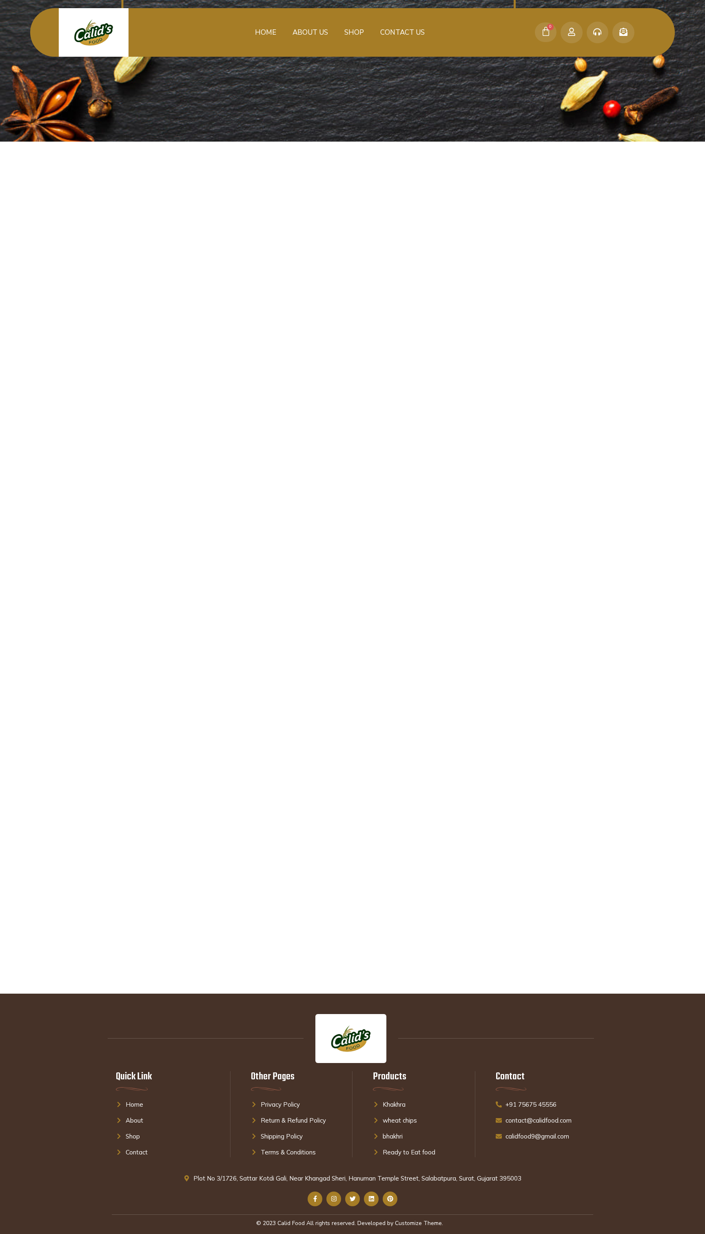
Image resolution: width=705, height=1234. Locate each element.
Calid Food (291, 1223)
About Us (310, 32)
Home (265, 32)
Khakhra (122, 223)
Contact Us (402, 32)
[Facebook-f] (315, 1199)
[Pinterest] (390, 1199)
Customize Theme (418, 1223)
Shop (354, 32)
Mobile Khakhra (132, 237)
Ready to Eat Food (136, 209)
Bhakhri (123, 195)
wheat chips (128, 252)
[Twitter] (352, 1199)
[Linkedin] (371, 1199)
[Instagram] (333, 1199)
